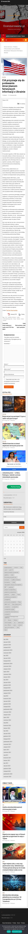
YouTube (14, 469)
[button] (14, 464)
